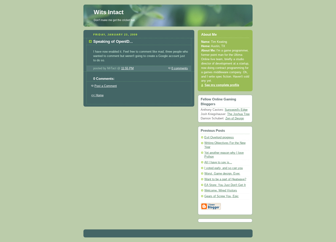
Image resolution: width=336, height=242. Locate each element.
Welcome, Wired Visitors (220, 190)
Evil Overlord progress (219, 137)
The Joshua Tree (238, 114)
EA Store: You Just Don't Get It (225, 185)
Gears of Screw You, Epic (221, 196)
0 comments (179, 68)
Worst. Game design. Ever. (222, 173)
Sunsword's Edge (236, 109)
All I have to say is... (218, 162)
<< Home (97, 95)
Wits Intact (109, 12)
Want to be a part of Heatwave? (225, 179)
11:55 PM (127, 68)
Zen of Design (234, 118)
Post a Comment (105, 86)
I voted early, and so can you (223, 168)
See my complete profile (222, 85)
